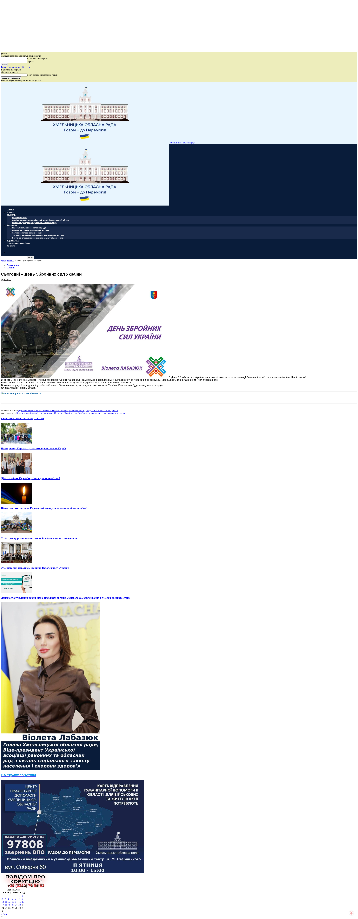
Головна (10, 209)
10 (3, 902)
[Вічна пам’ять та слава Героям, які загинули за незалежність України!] (16, 503)
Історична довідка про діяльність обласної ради (34, 222)
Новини (10, 212)
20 (13, 905)
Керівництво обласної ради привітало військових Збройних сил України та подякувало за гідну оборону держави (70, 413)
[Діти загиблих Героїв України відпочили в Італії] (16, 473)
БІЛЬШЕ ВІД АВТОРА (32, 418)
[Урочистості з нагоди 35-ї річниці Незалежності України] (16, 562)
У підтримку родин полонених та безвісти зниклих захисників (39, 538)
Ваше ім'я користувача (37, 58)
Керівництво (12, 225)
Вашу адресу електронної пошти (42, 75)
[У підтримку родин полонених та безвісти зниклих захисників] (16, 532)
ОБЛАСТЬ (11, 215)
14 (16, 902)
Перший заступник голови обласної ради (30, 230)
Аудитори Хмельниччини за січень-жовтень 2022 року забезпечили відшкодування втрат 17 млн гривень (68, 410)
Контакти (11, 245)
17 (3, 905)
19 (9, 905)
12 (9, 902)
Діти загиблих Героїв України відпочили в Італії (30, 478)
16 (23, 902)
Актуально (10, 261)
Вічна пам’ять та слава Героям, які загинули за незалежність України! (44, 508)
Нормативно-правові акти (18, 243)
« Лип (4, 914)
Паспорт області (19, 217)
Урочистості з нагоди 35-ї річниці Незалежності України (35, 567)
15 (19, 902)
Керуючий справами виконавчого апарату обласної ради (38, 237)
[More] (62, 397)
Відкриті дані (13, 240)
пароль (30, 61)
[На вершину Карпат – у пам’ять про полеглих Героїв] (16, 443)
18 (6, 905)
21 (16, 905)
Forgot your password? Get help (15, 67)
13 (13, 902)
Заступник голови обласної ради (27, 232)
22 (19, 905)
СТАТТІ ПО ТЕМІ (10, 418)
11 (6, 902)
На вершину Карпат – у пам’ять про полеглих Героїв (33, 448)
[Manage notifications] (351, 913)
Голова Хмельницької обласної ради (29, 227)
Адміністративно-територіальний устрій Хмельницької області (40, 220)
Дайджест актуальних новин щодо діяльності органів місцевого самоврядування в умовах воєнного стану (65, 597)
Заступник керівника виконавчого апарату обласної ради (38, 235)
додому (3, 261)
